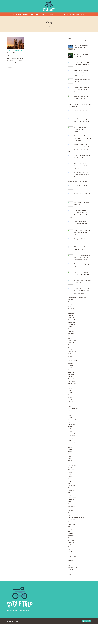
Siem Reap (71, 533)
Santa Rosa (71, 524)
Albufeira (70, 299)
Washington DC (72, 567)
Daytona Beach (72, 361)
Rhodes (70, 510)
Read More (11, 67)
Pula (69, 501)
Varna (70, 565)
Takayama (71, 542)
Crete (70, 356)
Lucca (70, 447)
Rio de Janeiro (72, 513)
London (70, 445)
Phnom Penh (72, 486)
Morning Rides (74, 14)
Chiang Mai (71, 342)
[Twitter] (86, 621)
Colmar (70, 349)
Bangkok (70, 315)
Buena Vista (71, 329)
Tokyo (70, 554)
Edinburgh (71, 372)
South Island (71, 538)
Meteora (70, 461)
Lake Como (71, 436)
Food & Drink (43, 14)
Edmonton (71, 374)
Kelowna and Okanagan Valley (77, 420)
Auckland (71, 308)
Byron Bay (71, 333)
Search (70, 38)
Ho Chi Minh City (73, 408)
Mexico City (71, 463)
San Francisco (72, 520)
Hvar (69, 415)
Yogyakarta (71, 572)
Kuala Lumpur (72, 429)
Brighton (70, 327)
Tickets (70, 551)
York (21, 50)
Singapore (71, 535)
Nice (69, 474)
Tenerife (70, 547)
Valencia (70, 560)
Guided (51, 14)
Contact (82, 14)
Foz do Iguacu (72, 383)
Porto (69, 492)
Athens (70, 306)
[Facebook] (83, 621)
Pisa (69, 488)
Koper (70, 422)
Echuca (70, 370)
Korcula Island (72, 424)
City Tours (25, 14)
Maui (69, 456)
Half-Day (57, 14)
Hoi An (70, 411)
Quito (70, 508)
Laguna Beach (72, 433)
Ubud (69, 558)
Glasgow (70, 395)
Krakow (70, 426)
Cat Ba (70, 338)
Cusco (70, 358)
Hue (69, 413)
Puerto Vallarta (72, 499)
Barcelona (71, 317)
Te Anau (70, 545)
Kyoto (70, 431)
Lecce (70, 440)
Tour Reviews (17, 14)
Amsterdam (71, 302)
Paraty (70, 476)
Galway (70, 390)
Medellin (70, 458)
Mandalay (71, 454)
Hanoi (69, 406)
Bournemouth (72, 324)
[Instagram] (89, 621)
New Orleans (72, 472)
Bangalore (71, 313)
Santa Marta (71, 522)
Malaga (70, 451)
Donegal (70, 363)
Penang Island (72, 479)
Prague (70, 495)
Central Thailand (73, 340)
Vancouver (71, 563)
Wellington (71, 570)
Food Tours (65, 14)
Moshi (70, 467)
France (70, 386)
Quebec (70, 504)
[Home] (47, 26)
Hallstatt (70, 404)
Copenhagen (72, 352)
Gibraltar (70, 392)
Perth (69, 481)
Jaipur (70, 417)
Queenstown (72, 506)
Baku (69, 311)
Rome (70, 515)
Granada (70, 397)
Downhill (70, 365)
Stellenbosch (72, 540)
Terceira (70, 549)
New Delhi (71, 470)
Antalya (70, 304)
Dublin (70, 367)
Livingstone (71, 442)
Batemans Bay (72, 320)
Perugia (70, 483)
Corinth (70, 354)
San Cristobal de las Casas (76, 517)
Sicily (69, 531)
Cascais (70, 336)
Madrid (70, 449)
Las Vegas (71, 438)
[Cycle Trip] (49, 6)
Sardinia (70, 526)
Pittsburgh (71, 490)
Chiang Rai (71, 345)
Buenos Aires (72, 331)
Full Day (70, 388)
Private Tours (34, 14)
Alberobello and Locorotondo (77, 297)
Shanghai (70, 529)
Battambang (71, 322)
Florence (70, 377)
